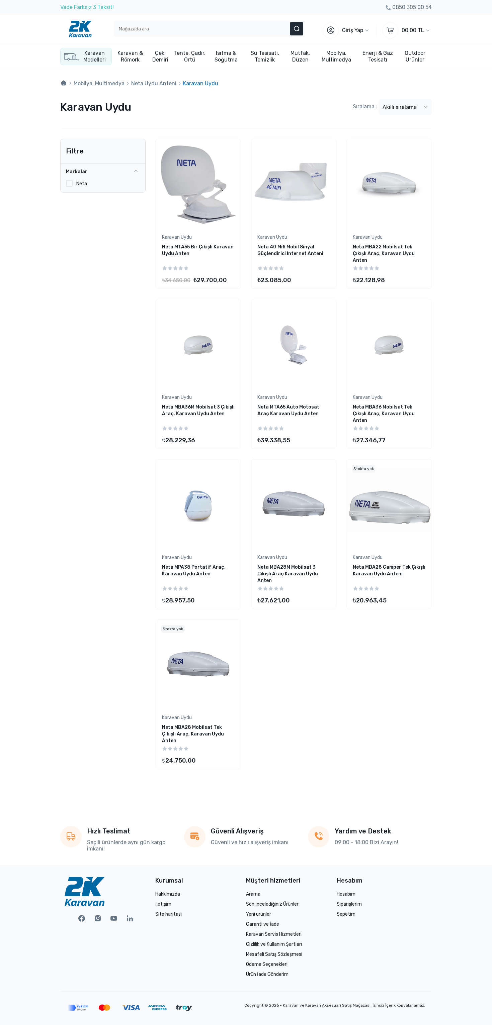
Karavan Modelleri (94, 56)
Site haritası (168, 914)
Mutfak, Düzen (300, 56)
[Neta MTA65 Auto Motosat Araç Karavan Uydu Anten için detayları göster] (293, 345)
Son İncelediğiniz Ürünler (272, 904)
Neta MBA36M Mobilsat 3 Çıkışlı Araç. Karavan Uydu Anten (198, 410)
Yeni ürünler (258, 914)
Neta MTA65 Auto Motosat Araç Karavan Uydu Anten (288, 410)
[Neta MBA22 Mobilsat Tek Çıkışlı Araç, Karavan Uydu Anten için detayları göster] (389, 184)
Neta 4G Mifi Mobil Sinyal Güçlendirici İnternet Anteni (290, 250)
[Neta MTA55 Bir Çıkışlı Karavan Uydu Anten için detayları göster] (198, 184)
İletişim (163, 904)
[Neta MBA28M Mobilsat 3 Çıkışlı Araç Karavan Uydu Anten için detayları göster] (293, 505)
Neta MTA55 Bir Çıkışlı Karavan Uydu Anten (198, 250)
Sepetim (346, 914)
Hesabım (346, 894)
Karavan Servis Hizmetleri (274, 934)
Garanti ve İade (262, 924)
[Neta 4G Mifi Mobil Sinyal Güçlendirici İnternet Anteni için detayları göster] (293, 184)
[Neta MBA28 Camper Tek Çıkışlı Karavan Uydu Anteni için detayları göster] (389, 505)
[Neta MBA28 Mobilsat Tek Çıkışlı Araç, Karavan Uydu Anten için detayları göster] (198, 665)
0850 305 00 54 (412, 7)
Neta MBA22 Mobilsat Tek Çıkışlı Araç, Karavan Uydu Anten (384, 253)
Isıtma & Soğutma (226, 56)
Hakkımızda (167, 894)
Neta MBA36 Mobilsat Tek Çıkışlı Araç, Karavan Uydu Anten (384, 413)
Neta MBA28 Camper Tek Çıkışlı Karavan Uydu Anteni (389, 570)
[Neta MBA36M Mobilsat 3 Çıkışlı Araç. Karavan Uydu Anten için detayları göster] (198, 345)
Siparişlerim (349, 904)
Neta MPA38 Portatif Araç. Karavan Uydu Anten (194, 570)
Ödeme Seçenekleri (267, 964)
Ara (296, 28)
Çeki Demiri (160, 56)
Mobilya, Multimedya (336, 56)
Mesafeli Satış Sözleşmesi (274, 954)
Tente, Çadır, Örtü (190, 56)
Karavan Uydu (177, 237)
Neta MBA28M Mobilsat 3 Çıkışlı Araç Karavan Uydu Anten (287, 573)
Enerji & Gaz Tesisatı (377, 56)
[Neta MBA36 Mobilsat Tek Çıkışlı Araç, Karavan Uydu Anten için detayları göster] (389, 345)
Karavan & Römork (130, 56)
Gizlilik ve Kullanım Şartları (274, 944)
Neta (81, 184)
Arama (253, 894)
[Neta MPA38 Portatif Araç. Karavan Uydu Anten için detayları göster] (198, 505)
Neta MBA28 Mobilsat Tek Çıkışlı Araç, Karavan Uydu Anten (193, 734)
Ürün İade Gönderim (267, 974)
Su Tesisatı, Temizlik (265, 56)
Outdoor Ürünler (415, 56)
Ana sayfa (63, 83)
